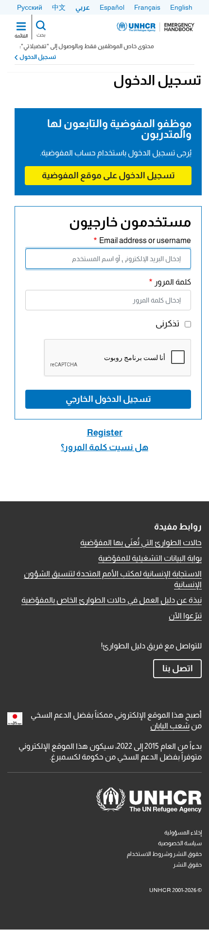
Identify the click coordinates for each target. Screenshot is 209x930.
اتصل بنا (177, 668)
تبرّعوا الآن (185, 615)
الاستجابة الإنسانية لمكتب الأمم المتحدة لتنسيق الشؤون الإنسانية (113, 578)
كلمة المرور (173, 282)
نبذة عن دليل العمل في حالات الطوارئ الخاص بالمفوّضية (111, 600)
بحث (40, 35)
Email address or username (145, 240)
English (181, 7)
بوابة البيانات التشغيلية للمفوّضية (150, 558)
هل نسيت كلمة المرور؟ (104, 447)
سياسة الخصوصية (180, 843)
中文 (59, 7)
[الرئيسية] (155, 27)
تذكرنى (167, 323)
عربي (82, 7)
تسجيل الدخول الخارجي (108, 399)
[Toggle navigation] (21, 27)
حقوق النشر (187, 864)
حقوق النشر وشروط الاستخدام (164, 854)
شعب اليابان (170, 725)
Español (112, 7)
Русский (29, 7)
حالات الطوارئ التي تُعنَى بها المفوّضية (141, 542)
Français (147, 7)
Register (104, 432)
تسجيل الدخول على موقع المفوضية (108, 175)
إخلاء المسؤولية (183, 832)
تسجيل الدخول (37, 57)
